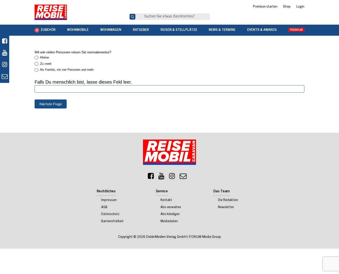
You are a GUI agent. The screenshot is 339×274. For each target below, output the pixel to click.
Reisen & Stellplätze (179, 30)
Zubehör (48, 30)
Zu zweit (45, 63)
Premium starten (265, 7)
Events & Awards (262, 30)
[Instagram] (172, 177)
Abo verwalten (171, 207)
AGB (104, 207)
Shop (287, 7)
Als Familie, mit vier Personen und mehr (66, 69)
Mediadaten (169, 221)
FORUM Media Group (205, 237)
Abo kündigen (170, 214)
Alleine (44, 57)
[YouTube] (161, 177)
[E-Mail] (183, 177)
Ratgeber (141, 30)
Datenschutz (110, 214)
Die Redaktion (228, 200)
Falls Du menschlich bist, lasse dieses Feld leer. (83, 82)
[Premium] (296, 30)
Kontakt (166, 200)
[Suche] (132, 17)
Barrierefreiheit (112, 221)
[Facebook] (4, 41)
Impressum (109, 200)
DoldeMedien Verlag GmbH (166, 237)
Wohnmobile (78, 30)
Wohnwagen (110, 30)
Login (300, 7)
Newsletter (226, 207)
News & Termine (222, 30)
